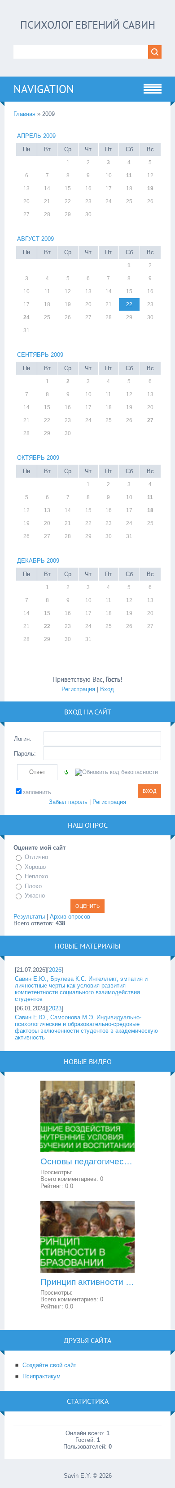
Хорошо (35, 867)
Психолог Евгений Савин (87, 25)
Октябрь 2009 (38, 457)
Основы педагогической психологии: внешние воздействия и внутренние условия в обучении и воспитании (87, 1161)
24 (26, 317)
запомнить (37, 792)
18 (150, 510)
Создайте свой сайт (49, 1365)
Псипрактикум (41, 1376)
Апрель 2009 (36, 136)
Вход (107, 689)
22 (47, 626)
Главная (24, 114)
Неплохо (36, 876)
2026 (55, 969)
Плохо (33, 886)
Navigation (43, 89)
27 (150, 420)
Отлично (36, 857)
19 (150, 188)
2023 (55, 1008)
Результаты (29, 916)
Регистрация (78, 689)
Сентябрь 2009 (40, 354)
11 (129, 175)
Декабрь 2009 (38, 560)
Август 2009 (35, 238)
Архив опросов (70, 916)
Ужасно (35, 895)
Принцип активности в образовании (87, 1282)
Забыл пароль (68, 802)
